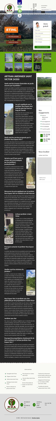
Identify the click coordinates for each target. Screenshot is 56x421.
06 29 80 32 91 (35, 11)
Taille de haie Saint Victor (12, 379)
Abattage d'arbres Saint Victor (12, 383)
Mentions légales (36, 418)
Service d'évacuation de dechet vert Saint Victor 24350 (27, 384)
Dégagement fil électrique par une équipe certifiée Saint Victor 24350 (44, 382)
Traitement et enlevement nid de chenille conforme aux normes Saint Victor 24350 (44, 375)
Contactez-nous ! (14, 42)
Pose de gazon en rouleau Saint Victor (28, 374)
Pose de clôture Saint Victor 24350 (29, 379)
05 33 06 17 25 (35, 6)
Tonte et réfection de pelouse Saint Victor (11, 387)
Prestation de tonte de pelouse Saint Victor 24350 (44, 387)
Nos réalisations (14, 36)
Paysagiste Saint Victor (12, 373)
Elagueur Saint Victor (11, 376)
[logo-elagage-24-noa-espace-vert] (9, 8)
